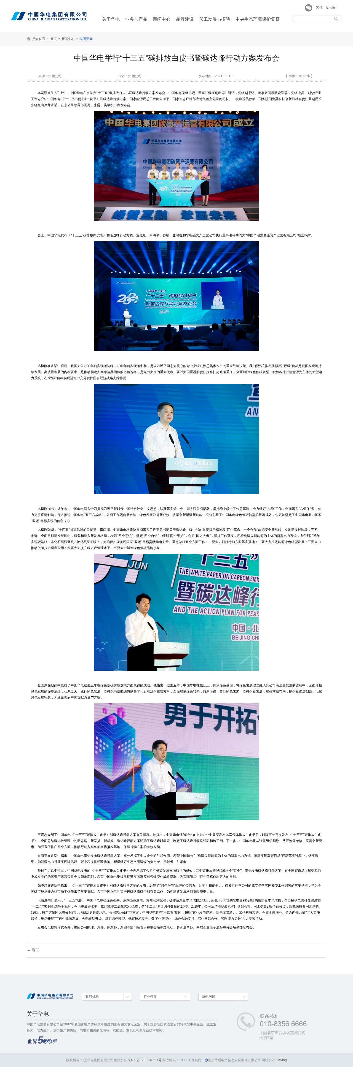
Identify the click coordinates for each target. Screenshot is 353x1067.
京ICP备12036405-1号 (145, 1060)
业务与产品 (136, 19)
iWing (282, 1060)
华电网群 (208, 997)
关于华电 (111, 19)
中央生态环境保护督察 (258, 19)
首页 (53, 39)
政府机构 (92, 997)
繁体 (319, 7)
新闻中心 (161, 19)
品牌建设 (185, 19)
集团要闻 (86, 39)
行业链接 (150, 997)
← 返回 (33, 950)
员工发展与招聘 (214, 19)
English (332, 7)
